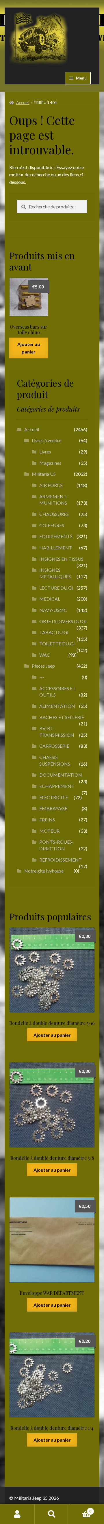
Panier (80, 1509)
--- (41, 677)
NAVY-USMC (53, 610)
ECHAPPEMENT (57, 786)
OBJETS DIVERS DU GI (63, 621)
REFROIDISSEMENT (60, 859)
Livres (45, 451)
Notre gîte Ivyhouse (44, 870)
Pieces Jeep (43, 666)
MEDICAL (49, 598)
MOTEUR (49, 831)
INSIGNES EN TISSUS (61, 559)
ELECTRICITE (53, 797)
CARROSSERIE (54, 746)
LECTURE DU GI (56, 587)
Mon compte (17, 1514)
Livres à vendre (46, 440)
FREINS (47, 819)
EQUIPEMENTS (56, 536)
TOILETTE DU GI (57, 643)
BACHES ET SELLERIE (61, 717)
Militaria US (44, 474)
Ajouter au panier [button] (28, 347)
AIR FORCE (51, 485)
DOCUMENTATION (60, 774)
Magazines (50, 463)
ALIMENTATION (57, 706)
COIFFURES (51, 525)
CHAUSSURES (54, 514)
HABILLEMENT (55, 547)
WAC (44, 655)
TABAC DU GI (53, 632)
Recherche (52, 1514)
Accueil (22, 102)
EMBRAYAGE (53, 808)
